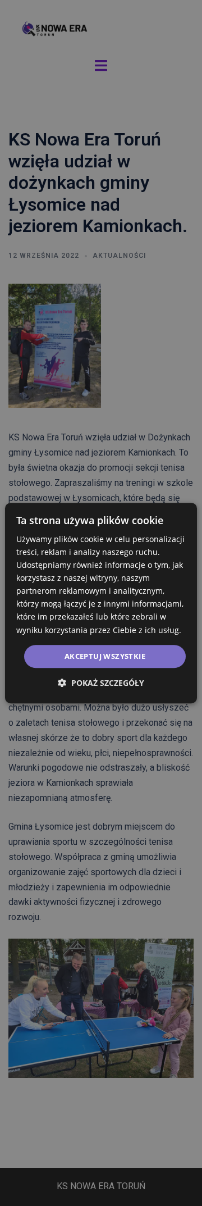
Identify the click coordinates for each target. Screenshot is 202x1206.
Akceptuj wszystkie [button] (105, 656)
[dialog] (101, 603)
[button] (101, 682)
